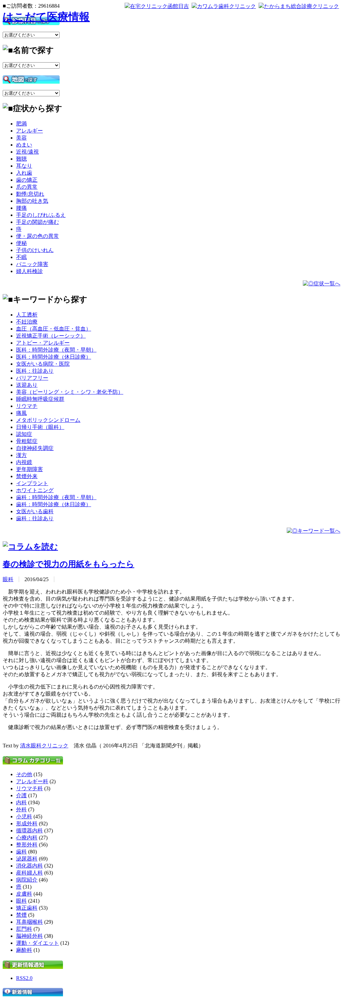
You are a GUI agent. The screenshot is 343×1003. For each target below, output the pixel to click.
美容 (21, 138)
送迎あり (27, 385)
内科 (21, 802)
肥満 (21, 123)
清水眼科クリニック (44, 745)
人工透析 (27, 314)
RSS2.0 (24, 978)
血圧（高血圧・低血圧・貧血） (53, 329)
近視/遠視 (27, 152)
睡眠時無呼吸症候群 (40, 399)
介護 (21, 795)
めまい (24, 145)
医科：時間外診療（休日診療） (53, 357)
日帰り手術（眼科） (40, 427)
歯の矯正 (27, 180)
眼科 (8, 579)
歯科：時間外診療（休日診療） (53, 504)
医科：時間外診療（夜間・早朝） (56, 350)
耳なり (24, 166)
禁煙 (21, 915)
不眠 (21, 257)
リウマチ (27, 406)
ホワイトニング (35, 490)
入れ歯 (24, 173)
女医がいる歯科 (35, 511)
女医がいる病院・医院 (43, 364)
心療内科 (27, 837)
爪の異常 (27, 187)
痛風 (21, 413)
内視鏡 (24, 462)
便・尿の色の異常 (37, 236)
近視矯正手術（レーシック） (51, 336)
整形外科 (27, 844)
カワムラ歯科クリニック (226, 6)
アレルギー (29, 130)
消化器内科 (29, 866)
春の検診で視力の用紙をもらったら (68, 564)
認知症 (24, 434)
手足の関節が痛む (37, 222)
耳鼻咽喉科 (29, 922)
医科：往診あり (35, 371)
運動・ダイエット (37, 943)
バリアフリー (32, 378)
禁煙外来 (27, 476)
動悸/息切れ (30, 194)
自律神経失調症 (35, 448)
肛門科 (24, 929)
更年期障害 (29, 469)
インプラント (32, 483)
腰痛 (21, 208)
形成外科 (27, 823)
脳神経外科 (29, 936)
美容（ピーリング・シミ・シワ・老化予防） (69, 392)
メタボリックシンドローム (48, 420)
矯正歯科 (27, 908)
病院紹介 (27, 880)
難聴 (21, 159)
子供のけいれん (35, 250)
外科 (21, 809)
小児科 (24, 816)
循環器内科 (29, 830)
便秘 (21, 243)
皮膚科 (24, 894)
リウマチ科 (29, 788)
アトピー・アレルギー (43, 343)
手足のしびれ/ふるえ (41, 215)
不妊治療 (27, 322)
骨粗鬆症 (27, 441)
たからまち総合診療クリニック (301, 6)
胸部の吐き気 (32, 201)
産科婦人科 (29, 873)
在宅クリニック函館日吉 (159, 6)
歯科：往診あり (35, 518)
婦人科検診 (29, 271)
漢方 (21, 455)
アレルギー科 (32, 781)
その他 (24, 774)
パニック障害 (32, 264)
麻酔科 (24, 950)
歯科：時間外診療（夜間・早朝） (56, 497)
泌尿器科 (27, 858)
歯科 (21, 851)
